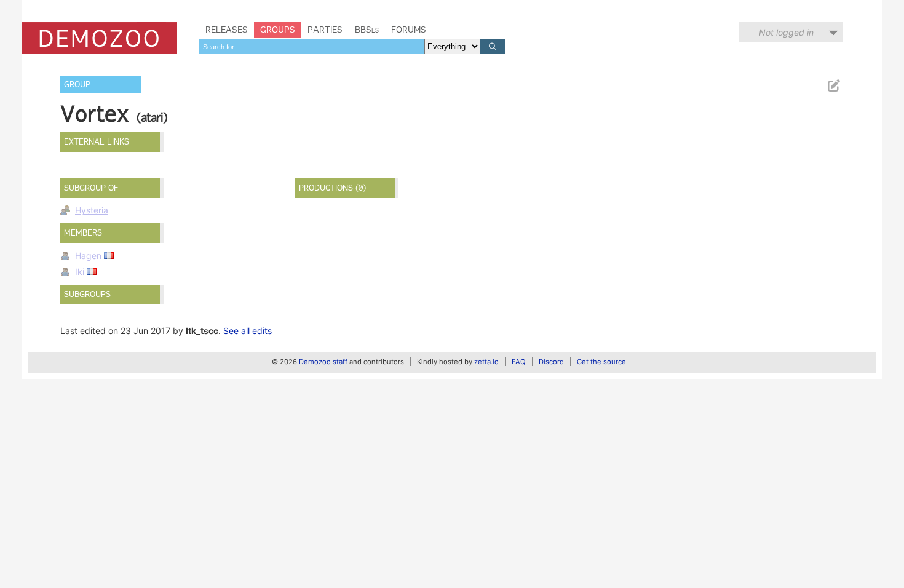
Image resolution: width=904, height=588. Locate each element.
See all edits (247, 330)
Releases (226, 29)
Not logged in (786, 32)
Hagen (88, 255)
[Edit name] (833, 86)
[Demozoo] (99, 38)
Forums (408, 29)
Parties (325, 29)
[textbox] (311, 46)
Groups (277, 29)
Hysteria (91, 210)
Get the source (601, 361)
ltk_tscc (202, 330)
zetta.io (486, 361)
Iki (79, 271)
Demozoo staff (323, 361)
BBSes (367, 29)
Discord (551, 361)
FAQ (519, 361)
